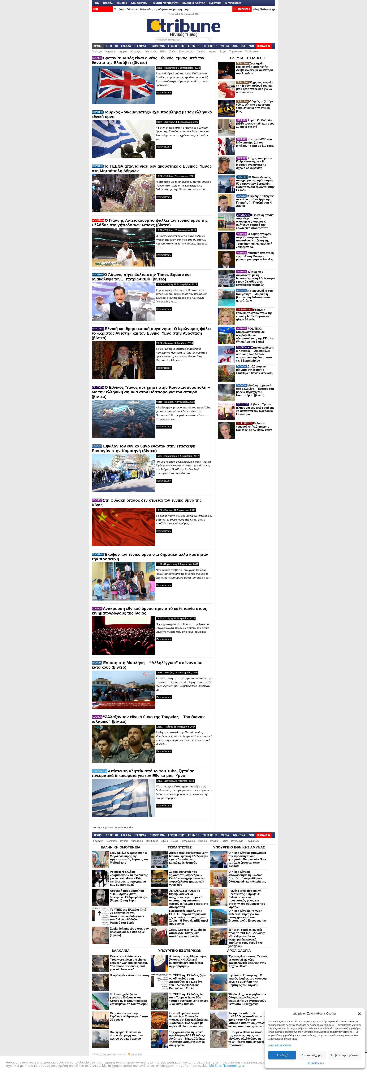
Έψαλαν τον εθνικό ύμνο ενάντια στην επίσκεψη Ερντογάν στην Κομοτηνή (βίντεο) (143, 448)
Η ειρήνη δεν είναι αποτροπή (129, 975)
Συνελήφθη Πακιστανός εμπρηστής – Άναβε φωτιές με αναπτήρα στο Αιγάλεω (254, 68)
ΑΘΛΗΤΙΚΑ (238, 46)
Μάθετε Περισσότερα (226, 1065)
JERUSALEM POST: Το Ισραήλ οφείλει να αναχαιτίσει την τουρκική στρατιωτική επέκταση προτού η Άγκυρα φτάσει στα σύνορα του (188, 899)
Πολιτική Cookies (315, 1063)
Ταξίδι (223, 51)
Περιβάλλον (251, 51)
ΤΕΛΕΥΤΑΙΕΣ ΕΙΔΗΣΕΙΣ (247, 58)
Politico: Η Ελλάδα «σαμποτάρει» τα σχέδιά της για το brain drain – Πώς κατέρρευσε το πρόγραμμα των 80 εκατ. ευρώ (129, 878)
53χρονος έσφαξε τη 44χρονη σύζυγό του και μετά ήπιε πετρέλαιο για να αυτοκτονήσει (254, 87)
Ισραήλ (108, 2)
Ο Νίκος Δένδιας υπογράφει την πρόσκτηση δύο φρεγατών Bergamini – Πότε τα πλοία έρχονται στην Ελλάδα (255, 183)
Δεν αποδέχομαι (312, 1055)
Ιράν (96, 2)
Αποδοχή (282, 1055)
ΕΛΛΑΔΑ (126, 46)
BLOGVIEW (263, 46)
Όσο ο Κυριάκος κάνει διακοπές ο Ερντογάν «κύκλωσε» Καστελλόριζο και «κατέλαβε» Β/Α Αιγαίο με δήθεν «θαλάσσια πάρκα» (188, 1019)
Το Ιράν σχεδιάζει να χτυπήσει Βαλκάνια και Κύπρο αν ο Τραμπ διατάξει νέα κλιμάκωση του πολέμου (129, 999)
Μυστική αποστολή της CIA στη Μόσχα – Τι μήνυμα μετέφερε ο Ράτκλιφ (255, 256)
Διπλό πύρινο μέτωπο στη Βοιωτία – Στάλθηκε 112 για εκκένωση (254, 370)
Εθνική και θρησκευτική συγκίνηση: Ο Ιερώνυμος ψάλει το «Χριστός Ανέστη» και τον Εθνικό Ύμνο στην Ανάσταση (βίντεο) (151, 333)
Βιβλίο (162, 51)
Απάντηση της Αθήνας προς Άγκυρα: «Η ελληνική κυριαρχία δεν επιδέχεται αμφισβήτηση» (188, 961)
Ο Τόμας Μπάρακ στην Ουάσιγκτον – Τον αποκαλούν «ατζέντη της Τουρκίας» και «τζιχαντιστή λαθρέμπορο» (254, 240)
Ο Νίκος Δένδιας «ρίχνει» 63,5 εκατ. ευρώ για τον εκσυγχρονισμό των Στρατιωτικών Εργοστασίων (247, 915)
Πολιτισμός (150, 51)
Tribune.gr (104, 1054)
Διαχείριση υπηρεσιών (279, 1045)
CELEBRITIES (209, 46)
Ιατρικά (213, 51)
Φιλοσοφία (135, 51)
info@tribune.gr (264, 9)
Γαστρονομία (186, 51)
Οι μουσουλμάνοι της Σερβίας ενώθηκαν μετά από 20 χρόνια (129, 1016)
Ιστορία (123, 51)
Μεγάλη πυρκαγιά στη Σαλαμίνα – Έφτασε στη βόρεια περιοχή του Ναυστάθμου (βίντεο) (255, 390)
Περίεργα (97, 51)
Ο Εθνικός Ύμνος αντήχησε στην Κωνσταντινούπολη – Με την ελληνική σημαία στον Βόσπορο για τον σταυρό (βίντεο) (151, 392)
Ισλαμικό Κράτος (193, 2)
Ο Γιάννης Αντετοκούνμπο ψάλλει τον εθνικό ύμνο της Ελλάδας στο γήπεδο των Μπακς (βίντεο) (150, 222)
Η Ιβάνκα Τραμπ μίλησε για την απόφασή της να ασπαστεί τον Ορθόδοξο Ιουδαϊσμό (255, 409)
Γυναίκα (200, 51)
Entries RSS (136, 1054)
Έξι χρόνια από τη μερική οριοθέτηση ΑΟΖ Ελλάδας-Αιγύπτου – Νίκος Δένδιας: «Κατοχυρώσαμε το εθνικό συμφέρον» (187, 1038)
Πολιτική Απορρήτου (102, 827)
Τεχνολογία (235, 51)
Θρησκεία (110, 51)
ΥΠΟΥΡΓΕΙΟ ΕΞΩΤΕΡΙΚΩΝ (179, 951)
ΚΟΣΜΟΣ (193, 46)
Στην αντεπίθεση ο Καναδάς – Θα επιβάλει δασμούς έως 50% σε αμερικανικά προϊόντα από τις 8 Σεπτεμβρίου (255, 354)
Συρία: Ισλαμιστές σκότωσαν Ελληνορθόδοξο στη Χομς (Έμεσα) (129, 932)
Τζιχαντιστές (232, 2)
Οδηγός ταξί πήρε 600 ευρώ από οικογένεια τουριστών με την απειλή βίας (254, 106)
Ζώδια (172, 51)
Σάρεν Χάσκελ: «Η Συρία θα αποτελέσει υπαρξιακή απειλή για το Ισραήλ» (187, 933)
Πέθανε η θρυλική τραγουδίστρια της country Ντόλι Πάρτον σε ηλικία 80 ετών (254, 314)
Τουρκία (121, 2)
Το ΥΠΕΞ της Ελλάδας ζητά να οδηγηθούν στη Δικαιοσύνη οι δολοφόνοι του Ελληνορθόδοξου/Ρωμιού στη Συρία (128, 916)
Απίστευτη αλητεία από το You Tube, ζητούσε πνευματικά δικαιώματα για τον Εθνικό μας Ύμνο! (143, 773)
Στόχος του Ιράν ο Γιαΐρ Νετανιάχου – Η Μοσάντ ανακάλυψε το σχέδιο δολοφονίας (254, 163)
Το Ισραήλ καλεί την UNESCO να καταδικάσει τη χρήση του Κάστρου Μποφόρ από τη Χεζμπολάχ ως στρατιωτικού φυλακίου (247, 1019)
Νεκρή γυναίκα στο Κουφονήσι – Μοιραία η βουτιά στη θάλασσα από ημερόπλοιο (254, 295)
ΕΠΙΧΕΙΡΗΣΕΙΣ (176, 46)
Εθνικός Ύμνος (183, 34)
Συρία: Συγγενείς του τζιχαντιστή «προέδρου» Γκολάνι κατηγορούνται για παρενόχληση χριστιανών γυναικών (187, 878)
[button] (359, 1014)
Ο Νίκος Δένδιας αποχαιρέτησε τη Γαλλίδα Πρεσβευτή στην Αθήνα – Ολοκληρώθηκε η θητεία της (247, 876)
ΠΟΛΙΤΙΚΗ (112, 46)
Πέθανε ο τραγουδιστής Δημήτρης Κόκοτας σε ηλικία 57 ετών (254, 426)
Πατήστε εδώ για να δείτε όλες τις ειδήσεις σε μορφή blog (151, 9)
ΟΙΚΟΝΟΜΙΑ (157, 46)
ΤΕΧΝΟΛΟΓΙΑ (99, 771)
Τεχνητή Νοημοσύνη (165, 2)
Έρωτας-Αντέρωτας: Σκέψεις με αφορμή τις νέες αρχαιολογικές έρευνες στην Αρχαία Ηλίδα (248, 961)
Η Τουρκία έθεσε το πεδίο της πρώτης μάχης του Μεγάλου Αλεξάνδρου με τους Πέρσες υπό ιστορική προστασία (246, 1038)
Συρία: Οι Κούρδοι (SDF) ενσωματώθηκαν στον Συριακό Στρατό (255, 123)
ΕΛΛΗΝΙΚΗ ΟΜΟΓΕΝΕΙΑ (120, 847)
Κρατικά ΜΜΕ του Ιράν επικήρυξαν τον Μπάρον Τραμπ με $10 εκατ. (255, 142)
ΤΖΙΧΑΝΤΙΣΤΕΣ (180, 847)
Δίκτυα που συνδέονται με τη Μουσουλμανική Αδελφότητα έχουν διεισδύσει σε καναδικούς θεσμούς (255, 278)
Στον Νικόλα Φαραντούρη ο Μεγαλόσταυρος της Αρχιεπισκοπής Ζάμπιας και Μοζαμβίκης (129, 857)
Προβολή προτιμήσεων (344, 1055)
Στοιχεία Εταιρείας (124, 827)
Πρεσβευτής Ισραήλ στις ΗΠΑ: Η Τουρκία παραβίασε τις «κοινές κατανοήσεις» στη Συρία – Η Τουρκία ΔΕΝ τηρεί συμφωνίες (188, 917)
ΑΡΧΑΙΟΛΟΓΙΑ (239, 951)
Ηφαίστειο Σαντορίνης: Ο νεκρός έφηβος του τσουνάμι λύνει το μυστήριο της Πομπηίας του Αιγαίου (247, 980)
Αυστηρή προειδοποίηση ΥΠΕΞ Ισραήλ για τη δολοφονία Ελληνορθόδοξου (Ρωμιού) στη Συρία (129, 895)
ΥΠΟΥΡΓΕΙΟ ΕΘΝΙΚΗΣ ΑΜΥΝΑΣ (239, 847)
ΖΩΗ (251, 46)
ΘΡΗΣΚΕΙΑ (98, 328)
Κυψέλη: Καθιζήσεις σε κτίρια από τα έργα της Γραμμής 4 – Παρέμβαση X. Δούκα (255, 200)
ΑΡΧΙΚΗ (97, 46)
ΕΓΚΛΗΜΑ (140, 46)
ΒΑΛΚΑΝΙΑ (120, 951)
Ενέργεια (215, 2)
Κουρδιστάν (139, 2)
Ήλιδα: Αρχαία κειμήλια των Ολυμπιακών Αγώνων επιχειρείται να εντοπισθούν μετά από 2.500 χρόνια (247, 999)
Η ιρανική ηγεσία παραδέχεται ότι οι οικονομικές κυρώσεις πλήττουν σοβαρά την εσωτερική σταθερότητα (255, 221)
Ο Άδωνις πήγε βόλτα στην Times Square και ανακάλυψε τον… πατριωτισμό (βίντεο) (141, 276)
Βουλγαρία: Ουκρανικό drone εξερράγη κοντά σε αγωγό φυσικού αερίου (127, 1035)
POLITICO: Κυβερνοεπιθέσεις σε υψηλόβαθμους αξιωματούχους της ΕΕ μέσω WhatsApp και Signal (255, 335)
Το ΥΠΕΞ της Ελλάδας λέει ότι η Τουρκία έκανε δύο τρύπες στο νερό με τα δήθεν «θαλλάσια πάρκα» (188, 999)
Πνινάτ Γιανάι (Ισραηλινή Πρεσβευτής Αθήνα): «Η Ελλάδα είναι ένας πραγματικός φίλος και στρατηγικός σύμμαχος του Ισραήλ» (246, 899)
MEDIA (225, 46)
